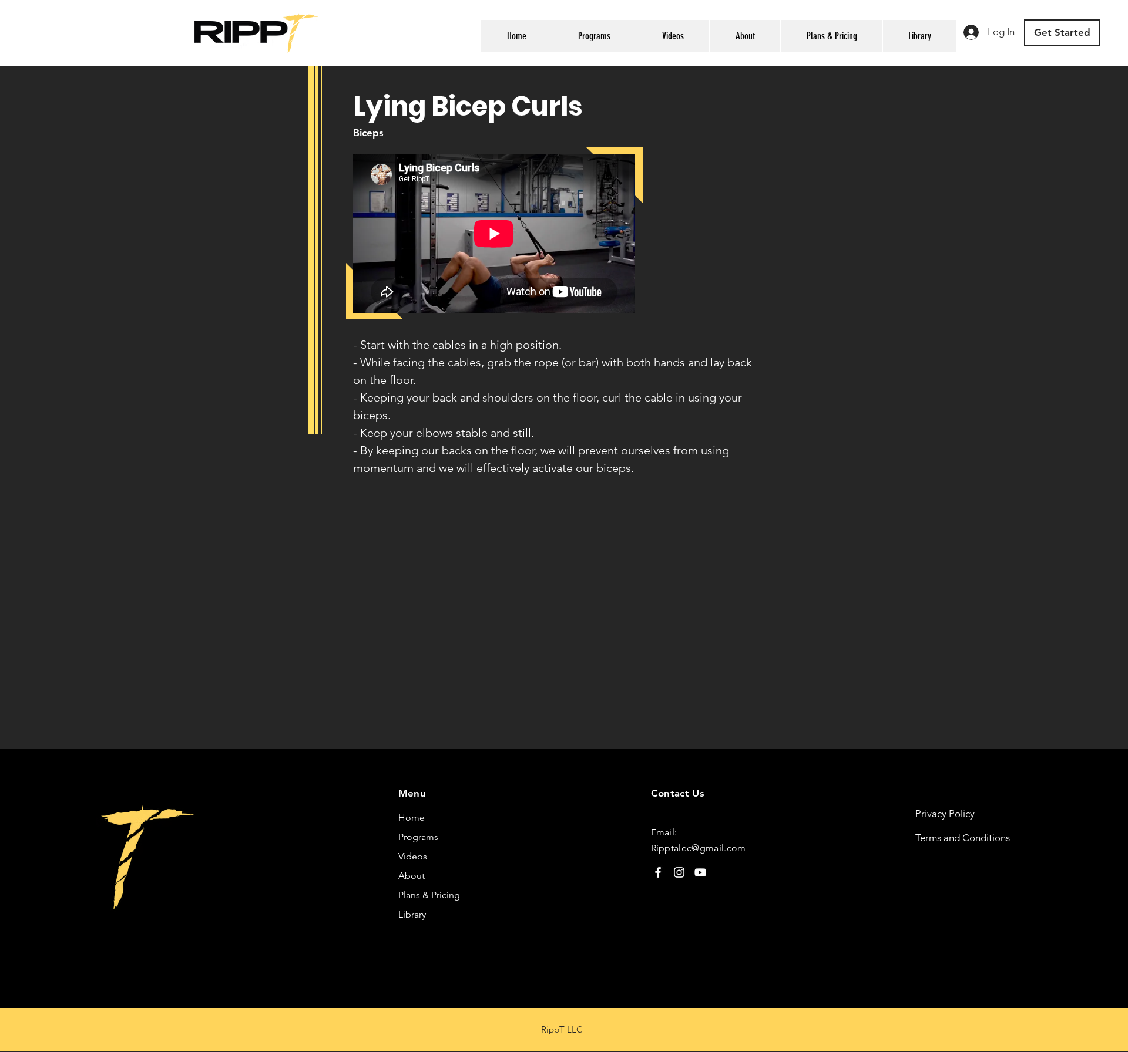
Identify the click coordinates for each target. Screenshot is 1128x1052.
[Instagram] (679, 872)
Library (412, 914)
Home (411, 817)
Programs (418, 836)
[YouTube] (700, 872)
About (411, 875)
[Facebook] (658, 872)
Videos (412, 856)
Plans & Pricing (429, 895)
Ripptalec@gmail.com (698, 848)
